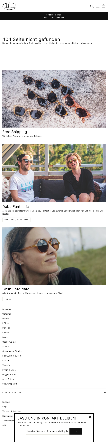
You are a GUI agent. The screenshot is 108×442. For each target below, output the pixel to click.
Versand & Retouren (11, 411)
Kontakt (6, 402)
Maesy (5, 337)
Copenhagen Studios (12, 351)
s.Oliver (6, 360)
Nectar (5, 318)
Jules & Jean (8, 379)
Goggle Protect (9, 374)
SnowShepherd (9, 384)
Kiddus (5, 332)
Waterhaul (7, 314)
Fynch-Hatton (9, 370)
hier (61, 43)
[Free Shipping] (54, 99)
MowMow (6, 309)
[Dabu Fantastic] (54, 173)
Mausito (6, 328)
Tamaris (6, 365)
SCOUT (5, 346)
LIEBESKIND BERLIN (12, 356)
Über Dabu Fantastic (16, 220)
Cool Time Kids (9, 342)
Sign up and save (12, 392)
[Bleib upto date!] (54, 256)
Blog (9, 299)
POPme (5, 323)
